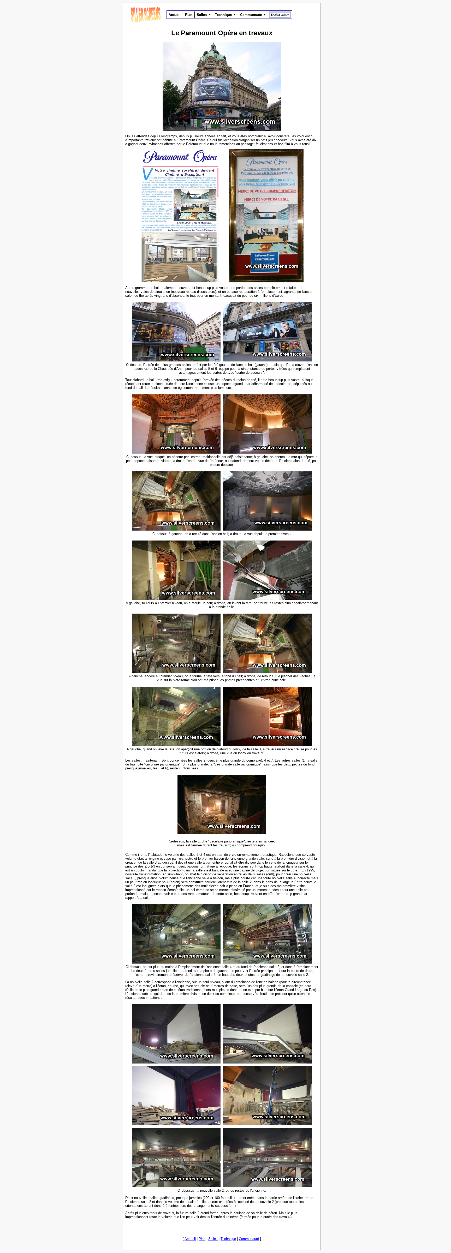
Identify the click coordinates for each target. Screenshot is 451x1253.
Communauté (249, 1239)
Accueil (190, 1239)
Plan (202, 1239)
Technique (228, 1239)
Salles (213, 1239)
